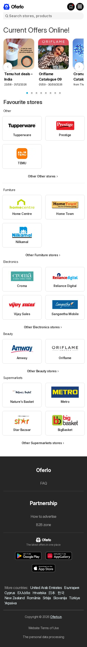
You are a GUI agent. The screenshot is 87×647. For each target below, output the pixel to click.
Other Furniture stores (41, 255)
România (33, 598)
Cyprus (9, 593)
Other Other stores (42, 176)
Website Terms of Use (43, 628)
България (71, 587)
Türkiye (74, 598)
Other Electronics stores (42, 327)
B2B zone (43, 524)
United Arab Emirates (46, 587)
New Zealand (14, 598)
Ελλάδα (23, 593)
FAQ (43, 483)
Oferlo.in (56, 617)
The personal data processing (43, 637)
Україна (10, 603)
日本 (51, 593)
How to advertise (43, 516)
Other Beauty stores (41, 371)
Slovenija (60, 598)
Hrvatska (39, 593)
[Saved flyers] (71, 6)
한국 (61, 593)
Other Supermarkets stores (42, 443)
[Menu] (80, 6)
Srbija (47, 598)
